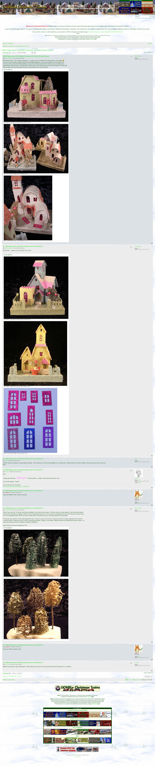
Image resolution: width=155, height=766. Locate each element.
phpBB (72, 755)
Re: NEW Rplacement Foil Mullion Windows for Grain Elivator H (23, 246)
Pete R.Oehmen (138, 56)
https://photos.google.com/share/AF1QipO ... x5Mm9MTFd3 (16, 486)
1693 (139, 502)
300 (138, 58)
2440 (139, 480)
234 (138, 460)
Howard (136, 478)
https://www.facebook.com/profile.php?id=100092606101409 (105, 32)
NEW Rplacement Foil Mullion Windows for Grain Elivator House (27, 50)
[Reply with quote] (131, 57)
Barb (136, 458)
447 (138, 664)
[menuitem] (12, 43)
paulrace (137, 498)
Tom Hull (136, 662)
